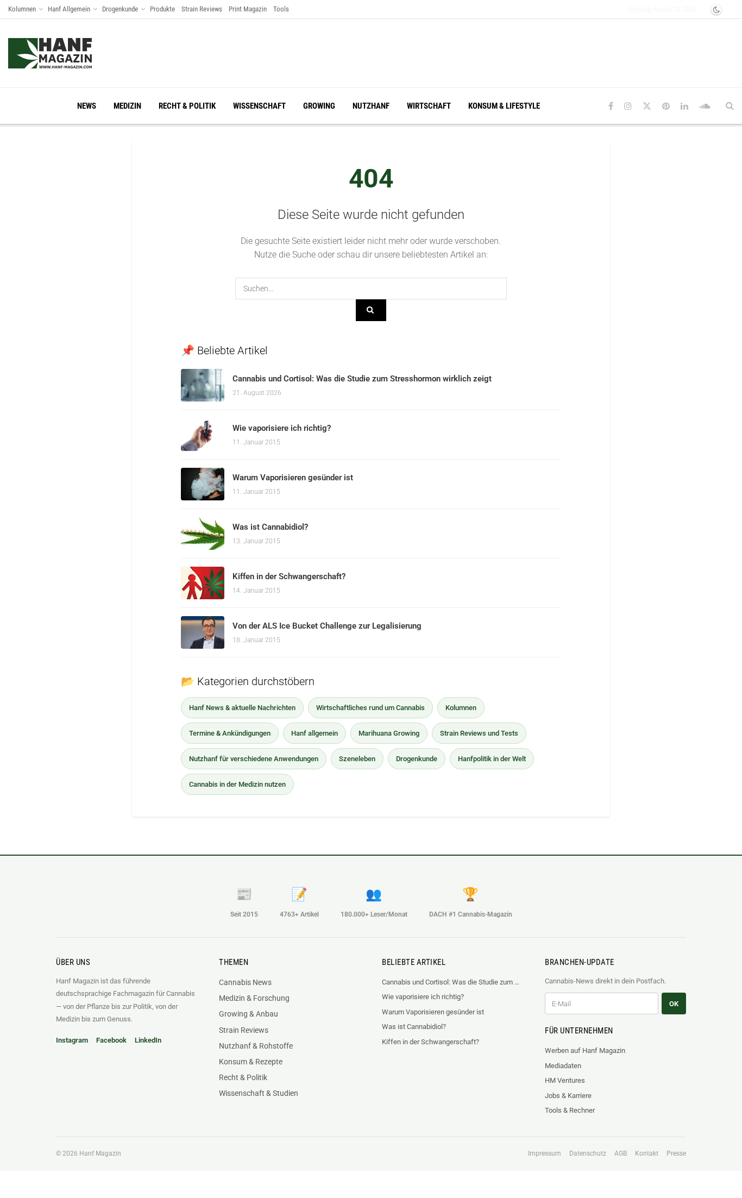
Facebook (111, 1040)
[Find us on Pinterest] (666, 106)
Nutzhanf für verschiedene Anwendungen (253, 759)
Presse (676, 1153)
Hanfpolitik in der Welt (492, 759)
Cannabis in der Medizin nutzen (237, 784)
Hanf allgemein (314, 733)
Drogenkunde (120, 9)
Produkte (162, 9)
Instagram (72, 1040)
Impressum (544, 1153)
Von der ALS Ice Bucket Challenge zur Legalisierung (327, 626)
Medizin (127, 106)
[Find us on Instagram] (628, 106)
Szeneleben (357, 759)
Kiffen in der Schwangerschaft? (288, 576)
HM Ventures (565, 1080)
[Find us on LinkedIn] (684, 106)
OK (673, 1004)
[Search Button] (730, 106)
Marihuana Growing (389, 733)
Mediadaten (563, 1066)
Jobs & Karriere (568, 1096)
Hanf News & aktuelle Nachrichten (242, 708)
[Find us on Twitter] (647, 106)
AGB (620, 1153)
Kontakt (646, 1153)
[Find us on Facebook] (610, 106)
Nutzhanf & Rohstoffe (256, 1046)
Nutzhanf (371, 106)
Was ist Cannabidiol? (270, 527)
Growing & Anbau (248, 1013)
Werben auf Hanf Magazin (585, 1050)
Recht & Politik (187, 106)
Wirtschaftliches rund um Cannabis (370, 708)
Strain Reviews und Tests (479, 733)
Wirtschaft (429, 106)
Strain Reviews (201, 9)
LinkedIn (148, 1040)
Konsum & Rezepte (250, 1061)
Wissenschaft (259, 106)
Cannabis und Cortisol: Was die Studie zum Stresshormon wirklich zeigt (362, 379)
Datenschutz (587, 1153)
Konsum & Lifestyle (504, 106)
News (86, 106)
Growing (319, 106)
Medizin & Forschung (254, 998)
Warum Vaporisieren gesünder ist (292, 477)
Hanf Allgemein (69, 9)
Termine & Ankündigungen (230, 733)
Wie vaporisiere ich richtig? (281, 428)
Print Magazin (248, 9)
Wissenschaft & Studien (258, 1093)
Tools (281, 9)
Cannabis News (245, 982)
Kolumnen (22, 9)
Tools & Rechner (570, 1110)
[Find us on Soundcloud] (704, 106)
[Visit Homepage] (71, 53)
